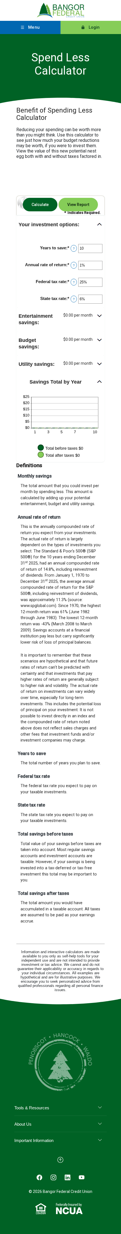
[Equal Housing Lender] (40, 1208)
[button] (60, 225)
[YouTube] (81, 1177)
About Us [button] (23, 1124)
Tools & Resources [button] (31, 1107)
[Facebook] (39, 1177)
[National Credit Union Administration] (69, 1208)
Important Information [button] (33, 1140)
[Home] (60, 1062)
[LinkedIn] (67, 1177)
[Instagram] (53, 1177)
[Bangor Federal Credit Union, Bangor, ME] (60, 10)
